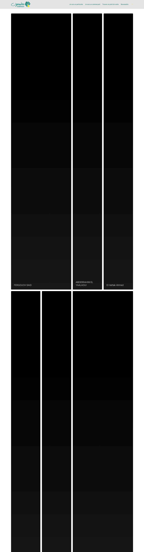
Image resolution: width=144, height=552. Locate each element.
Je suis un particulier (76, 4)
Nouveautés (124, 4)
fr (132, 4)
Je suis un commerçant (92, 4)
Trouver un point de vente (110, 4)
